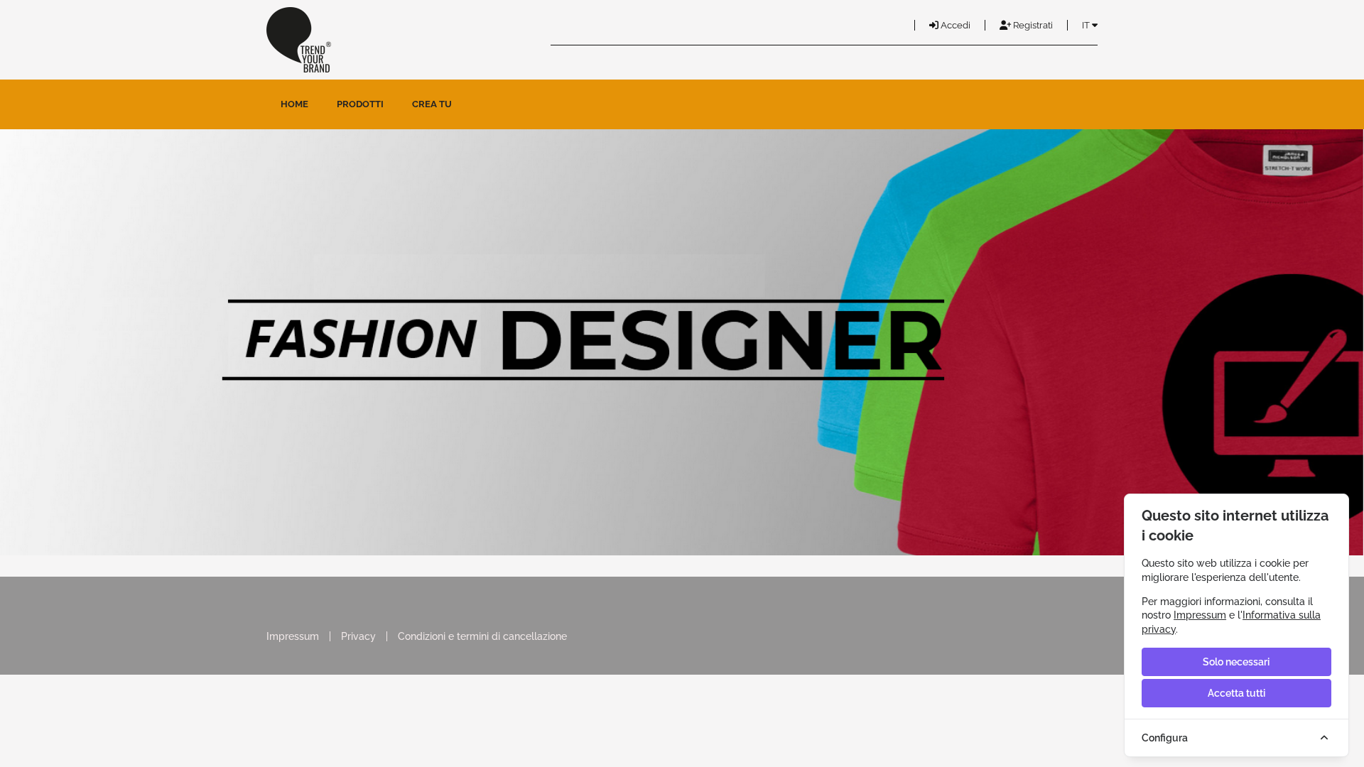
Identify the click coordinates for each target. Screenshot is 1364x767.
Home (294, 104)
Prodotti (360, 104)
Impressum (292, 636)
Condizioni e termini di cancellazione (482, 636)
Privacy (358, 636)
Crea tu (432, 104)
